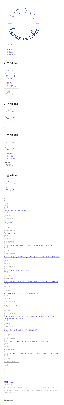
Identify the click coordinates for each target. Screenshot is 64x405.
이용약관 (6, 381)
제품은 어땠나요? (11, 54)
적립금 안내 (9, 233)
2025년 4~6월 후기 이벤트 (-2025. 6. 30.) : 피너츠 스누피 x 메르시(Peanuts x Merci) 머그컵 (31, 353)
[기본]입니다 (10, 49)
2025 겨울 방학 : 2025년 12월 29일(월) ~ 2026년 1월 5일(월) (22, 293)
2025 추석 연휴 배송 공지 (11, 305)
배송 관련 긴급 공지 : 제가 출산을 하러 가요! (16, 270)
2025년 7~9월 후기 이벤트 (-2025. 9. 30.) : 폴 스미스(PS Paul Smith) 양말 (26, 341)
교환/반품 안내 (10, 222)
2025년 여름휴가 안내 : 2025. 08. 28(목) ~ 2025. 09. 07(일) (21, 330)
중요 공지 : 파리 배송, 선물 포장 (15, 210)
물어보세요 (10, 52)
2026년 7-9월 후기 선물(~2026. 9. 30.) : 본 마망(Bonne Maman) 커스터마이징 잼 (28, 245)
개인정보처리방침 (8, 382)
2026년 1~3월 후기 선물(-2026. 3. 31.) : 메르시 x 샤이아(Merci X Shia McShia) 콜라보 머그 (31, 282)
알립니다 (9, 51)
